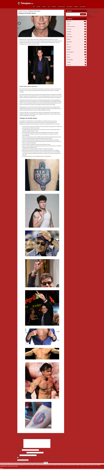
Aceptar (45, 462)
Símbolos (76, 6)
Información (69, 36)
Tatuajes (20, 11)
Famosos (44, 6)
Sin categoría (70, 59)
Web (18, 455)
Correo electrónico (21, 452)
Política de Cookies (91, 17)
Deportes (69, 46)
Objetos (68, 39)
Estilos (68, 24)
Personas (69, 29)
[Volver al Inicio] (25, 3)
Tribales (68, 62)
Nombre (19, 450)
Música (68, 57)
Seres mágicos (70, 6)
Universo (69, 64)
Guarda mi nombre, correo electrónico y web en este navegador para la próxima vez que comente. (40, 457)
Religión (68, 49)
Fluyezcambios (83, 6)
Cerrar (1, 468)
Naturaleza (54, 6)
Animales (38, 6)
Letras (49, 6)
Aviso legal (89, 15)
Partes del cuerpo (61, 6)
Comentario (20, 447)
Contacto (89, 14)
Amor (34, 6)
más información (39, 462)
